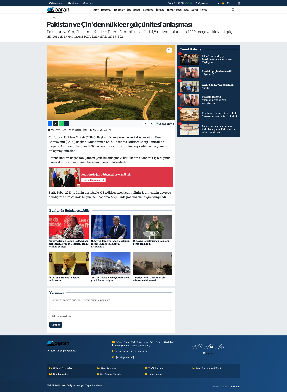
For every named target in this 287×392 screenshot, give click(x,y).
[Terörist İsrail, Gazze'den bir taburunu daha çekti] (152, 263)
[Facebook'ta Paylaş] (50, 123)
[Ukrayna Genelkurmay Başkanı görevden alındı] (152, 226)
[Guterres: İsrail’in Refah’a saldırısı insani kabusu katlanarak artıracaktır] (110, 226)
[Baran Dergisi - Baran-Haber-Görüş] (58, 9)
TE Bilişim (234, 386)
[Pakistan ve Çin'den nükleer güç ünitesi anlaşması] (111, 82)
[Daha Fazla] (66, 123)
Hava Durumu (108, 368)
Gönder (55, 324)
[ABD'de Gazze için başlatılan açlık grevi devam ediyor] (110, 263)
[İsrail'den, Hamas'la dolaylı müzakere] (69, 263)
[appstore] (209, 353)
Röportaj (106, 10)
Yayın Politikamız (94, 385)
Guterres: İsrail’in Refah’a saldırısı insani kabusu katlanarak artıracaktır (110, 243)
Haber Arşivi (155, 374)
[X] (200, 346)
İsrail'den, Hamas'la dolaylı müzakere (64, 279)
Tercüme (148, 10)
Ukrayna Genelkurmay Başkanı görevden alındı (151, 242)
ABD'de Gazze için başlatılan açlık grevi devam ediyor (110, 279)
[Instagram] (206, 346)
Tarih (203, 10)
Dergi (194, 10)
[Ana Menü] (238, 10)
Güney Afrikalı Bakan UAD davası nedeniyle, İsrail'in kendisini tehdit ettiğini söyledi (68, 243)
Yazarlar (90, 3)
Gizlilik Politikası (56, 385)
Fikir (96, 10)
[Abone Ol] (165, 123)
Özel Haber (133, 10)
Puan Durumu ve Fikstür (209, 368)
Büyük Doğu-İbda (178, 10)
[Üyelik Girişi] (237, 3)
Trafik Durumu (156, 368)
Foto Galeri (57, 3)
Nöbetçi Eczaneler (62, 368)
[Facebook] (195, 346)
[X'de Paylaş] (55, 123)
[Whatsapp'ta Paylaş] (61, 123)
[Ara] (233, 10)
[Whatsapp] (217, 346)
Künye (80, 385)
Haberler (119, 10)
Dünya (51, 18)
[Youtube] (211, 346)
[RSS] (222, 346)
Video (75, 3)
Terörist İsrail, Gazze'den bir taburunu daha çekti (149, 279)
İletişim (71, 385)
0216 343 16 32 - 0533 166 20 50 (131, 351)
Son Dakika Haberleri (111, 374)
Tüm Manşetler (61, 374)
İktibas (160, 10)
